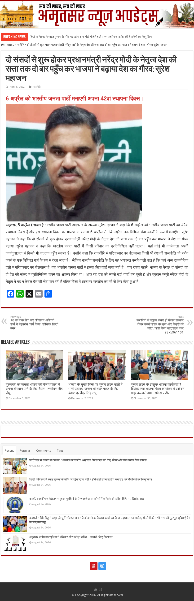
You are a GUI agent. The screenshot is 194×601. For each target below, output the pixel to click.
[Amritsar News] (97, 14)
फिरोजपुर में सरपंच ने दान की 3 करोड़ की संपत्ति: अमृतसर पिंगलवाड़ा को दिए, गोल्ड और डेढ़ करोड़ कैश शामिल (88, 460)
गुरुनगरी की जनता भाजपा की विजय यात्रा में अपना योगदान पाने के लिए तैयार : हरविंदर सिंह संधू (34, 388)
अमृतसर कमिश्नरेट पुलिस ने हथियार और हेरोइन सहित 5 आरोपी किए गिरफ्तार (71, 537)
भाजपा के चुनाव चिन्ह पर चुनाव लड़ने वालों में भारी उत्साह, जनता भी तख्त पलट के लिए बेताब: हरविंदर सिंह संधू (95, 388)
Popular (25, 450)
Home (8, 45)
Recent (9, 450)
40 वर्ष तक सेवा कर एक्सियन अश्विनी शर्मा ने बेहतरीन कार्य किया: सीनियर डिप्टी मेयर (34, 322)
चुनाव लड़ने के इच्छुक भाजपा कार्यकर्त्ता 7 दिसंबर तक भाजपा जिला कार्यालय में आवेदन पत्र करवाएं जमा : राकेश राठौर (158, 388)
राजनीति (19, 45)
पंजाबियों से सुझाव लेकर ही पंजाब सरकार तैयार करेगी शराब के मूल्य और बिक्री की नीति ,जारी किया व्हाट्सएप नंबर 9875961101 (160, 324)
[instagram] (102, 566)
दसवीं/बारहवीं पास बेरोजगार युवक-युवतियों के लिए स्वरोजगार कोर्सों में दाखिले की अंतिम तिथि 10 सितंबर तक (86, 499)
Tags (60, 450)
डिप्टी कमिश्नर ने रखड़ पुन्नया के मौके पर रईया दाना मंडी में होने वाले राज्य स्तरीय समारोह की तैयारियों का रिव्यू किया (91, 37)
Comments (43, 450)
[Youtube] (93, 566)
